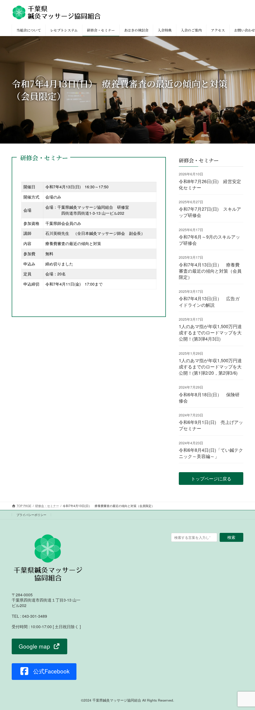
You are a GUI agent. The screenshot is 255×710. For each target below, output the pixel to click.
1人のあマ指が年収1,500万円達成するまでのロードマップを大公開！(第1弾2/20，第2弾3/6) (210, 366)
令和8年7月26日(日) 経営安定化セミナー (210, 184)
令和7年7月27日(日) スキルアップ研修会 (210, 212)
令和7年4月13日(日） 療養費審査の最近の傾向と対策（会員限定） (210, 270)
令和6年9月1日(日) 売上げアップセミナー (211, 425)
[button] (211, 478)
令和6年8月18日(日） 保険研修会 (209, 397)
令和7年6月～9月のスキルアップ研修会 (209, 239)
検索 (231, 537)
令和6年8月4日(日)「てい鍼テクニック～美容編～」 (211, 453)
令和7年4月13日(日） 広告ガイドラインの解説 (209, 301)
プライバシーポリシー (31, 514)
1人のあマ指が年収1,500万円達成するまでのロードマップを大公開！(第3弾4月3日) (210, 332)
